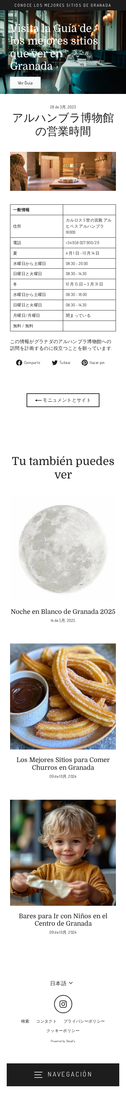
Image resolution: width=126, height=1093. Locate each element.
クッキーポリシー (63, 1030)
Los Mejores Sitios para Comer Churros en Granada (63, 763)
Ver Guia (25, 83)
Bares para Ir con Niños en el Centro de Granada (63, 920)
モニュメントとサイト (66, 400)
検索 (25, 1021)
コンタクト (46, 1021)
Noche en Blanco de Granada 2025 (63, 612)
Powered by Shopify (63, 1041)
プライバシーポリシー (84, 1021)
